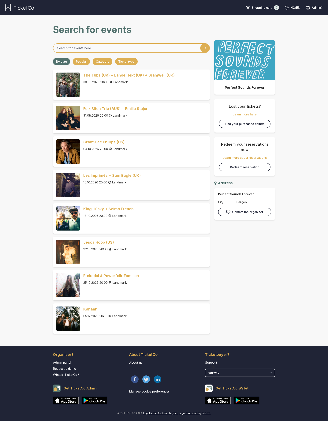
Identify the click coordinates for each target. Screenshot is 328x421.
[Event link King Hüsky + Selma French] (66, 218)
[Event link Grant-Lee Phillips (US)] (66, 151)
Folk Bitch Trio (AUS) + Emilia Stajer (115, 108)
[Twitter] (146, 379)
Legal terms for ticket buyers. (160, 413)
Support (211, 362)
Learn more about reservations (245, 158)
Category (102, 61)
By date (61, 61)
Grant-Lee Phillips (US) (104, 142)
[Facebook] (135, 379)
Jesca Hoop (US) (98, 242)
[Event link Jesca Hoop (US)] (66, 252)
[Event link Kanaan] (66, 318)
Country (212, 367)
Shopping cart (265, 7)
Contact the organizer (247, 212)
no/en (295, 7)
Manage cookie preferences (149, 391)
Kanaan (90, 309)
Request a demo (64, 368)
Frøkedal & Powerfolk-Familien (111, 275)
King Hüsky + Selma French (108, 209)
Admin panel (62, 362)
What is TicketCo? (66, 375)
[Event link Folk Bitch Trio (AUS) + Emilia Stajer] (66, 118)
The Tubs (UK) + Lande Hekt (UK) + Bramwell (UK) (129, 75)
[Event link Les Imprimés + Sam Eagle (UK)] (66, 185)
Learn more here (245, 114)
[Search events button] (205, 48)
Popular (81, 61)
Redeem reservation (244, 167)
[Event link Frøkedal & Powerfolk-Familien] (66, 285)
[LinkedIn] (157, 379)
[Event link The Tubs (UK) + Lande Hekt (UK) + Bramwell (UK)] (66, 85)
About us (135, 362)
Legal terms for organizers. (195, 413)
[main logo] (19, 7)
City (220, 202)
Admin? (317, 7)
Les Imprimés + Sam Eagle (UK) (112, 175)
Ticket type (126, 61)
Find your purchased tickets (244, 124)
